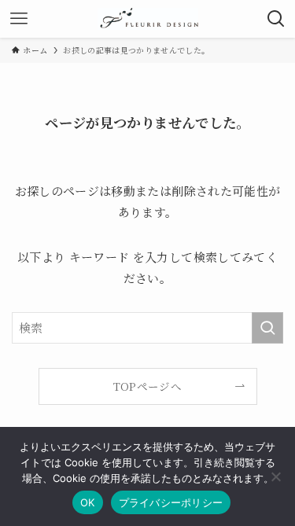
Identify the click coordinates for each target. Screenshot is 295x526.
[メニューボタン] (19, 19)
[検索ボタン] (276, 19)
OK (87, 502)
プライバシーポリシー (171, 502)
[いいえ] (275, 476)
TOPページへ (147, 386)
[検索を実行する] (267, 328)
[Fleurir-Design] (148, 19)
